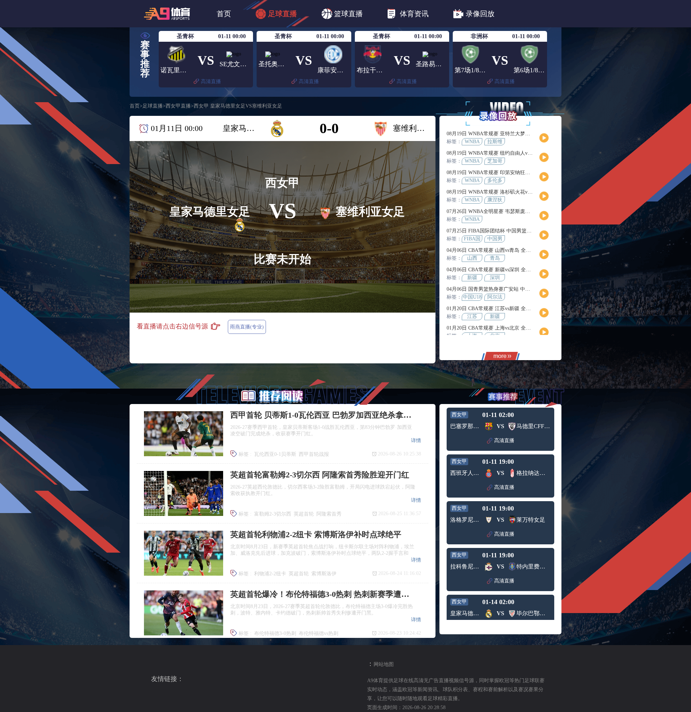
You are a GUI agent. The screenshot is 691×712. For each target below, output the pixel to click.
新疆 (472, 277)
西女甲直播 (178, 106)
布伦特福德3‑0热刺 (275, 633)
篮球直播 (348, 14)
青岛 (495, 258)
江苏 (472, 316)
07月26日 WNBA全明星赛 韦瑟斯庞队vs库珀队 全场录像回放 (514, 211)
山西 (472, 258)
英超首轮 (304, 514)
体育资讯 (414, 14)
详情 (416, 440)
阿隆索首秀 (329, 514)
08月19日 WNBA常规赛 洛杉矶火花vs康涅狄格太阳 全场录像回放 (519, 192)
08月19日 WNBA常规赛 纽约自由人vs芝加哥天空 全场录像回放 (516, 153)
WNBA (472, 141)
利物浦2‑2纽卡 (270, 573)
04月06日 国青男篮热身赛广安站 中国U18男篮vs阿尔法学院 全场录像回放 (528, 289)
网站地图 (384, 664)
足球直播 (282, 14)
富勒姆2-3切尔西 (272, 514)
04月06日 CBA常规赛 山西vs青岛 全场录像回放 (499, 250)
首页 (224, 14)
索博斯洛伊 (324, 573)
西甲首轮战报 (314, 454)
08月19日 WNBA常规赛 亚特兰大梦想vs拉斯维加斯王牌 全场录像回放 (524, 133)
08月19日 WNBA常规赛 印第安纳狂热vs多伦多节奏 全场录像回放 (519, 172)
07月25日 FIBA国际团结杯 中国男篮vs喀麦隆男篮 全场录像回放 (517, 230)
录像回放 (480, 14)
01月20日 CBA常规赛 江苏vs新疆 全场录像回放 (499, 308)
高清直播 (211, 81)
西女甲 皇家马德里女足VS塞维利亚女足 (238, 106)
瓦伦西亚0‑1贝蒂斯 (275, 454)
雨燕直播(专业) (247, 327)
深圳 (495, 277)
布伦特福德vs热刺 (318, 633)
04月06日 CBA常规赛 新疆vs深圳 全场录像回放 (499, 269)
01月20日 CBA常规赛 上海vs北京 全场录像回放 (499, 328)
